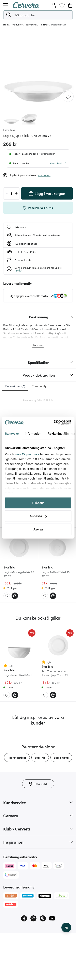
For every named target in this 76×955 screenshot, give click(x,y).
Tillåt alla (38, 502)
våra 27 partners (27, 454)
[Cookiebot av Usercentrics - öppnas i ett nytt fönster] (54, 422)
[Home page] (26, 7)
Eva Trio (40, 757)
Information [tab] (33, 433)
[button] (8, 15)
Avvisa (38, 529)
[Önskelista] (62, 5)
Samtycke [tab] (12, 433)
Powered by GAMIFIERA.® (38, 400)
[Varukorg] (70, 5)
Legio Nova (61, 757)
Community (39, 386)
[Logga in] (54, 5)
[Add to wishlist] (68, 96)
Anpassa (36, 516)
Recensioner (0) (15, 386)
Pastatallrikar (16, 757)
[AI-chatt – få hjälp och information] (66, 927)
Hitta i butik (56, 163)
